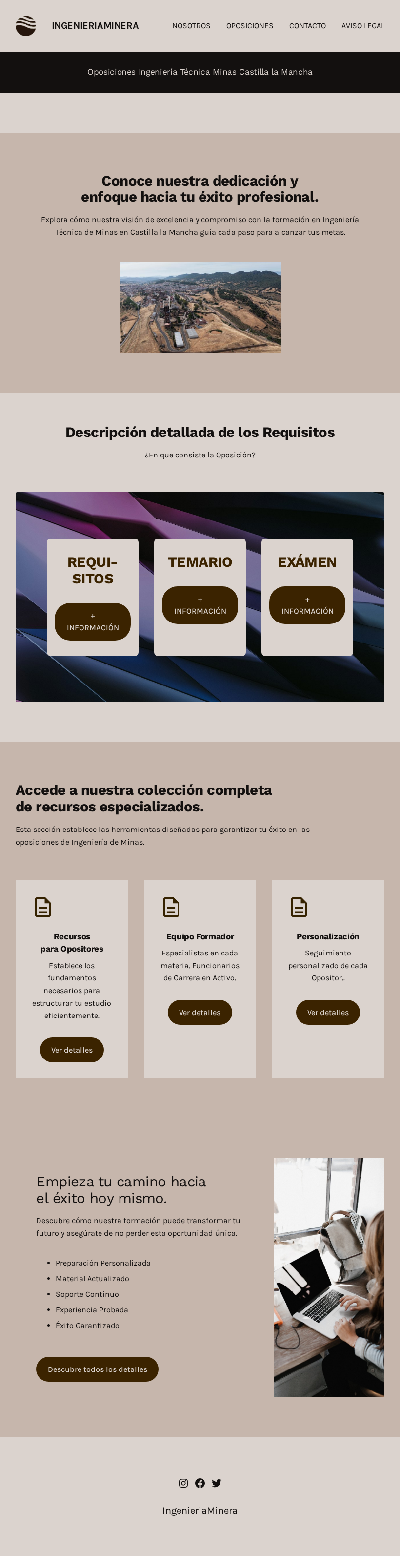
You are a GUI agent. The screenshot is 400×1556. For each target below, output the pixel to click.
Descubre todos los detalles (97, 1369)
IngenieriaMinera (95, 25)
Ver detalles (72, 1050)
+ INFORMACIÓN (93, 622)
